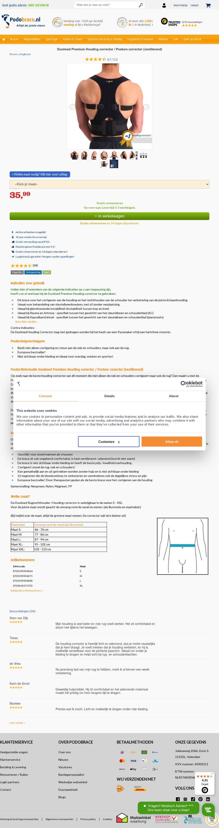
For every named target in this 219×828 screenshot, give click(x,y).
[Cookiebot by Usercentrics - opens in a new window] (184, 384)
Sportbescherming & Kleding (104, 39)
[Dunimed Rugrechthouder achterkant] (124, 155)
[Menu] (212, 774)
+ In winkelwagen (109, 216)
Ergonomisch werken (140, 39)
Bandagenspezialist (71, 774)
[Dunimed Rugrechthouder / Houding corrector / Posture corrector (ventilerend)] (85, 155)
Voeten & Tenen (72, 39)
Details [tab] (109, 396)
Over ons (64, 752)
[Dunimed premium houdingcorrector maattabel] (114, 163)
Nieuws (63, 759)
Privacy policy (88, 819)
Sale (175, 39)
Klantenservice (10, 759)
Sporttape (52, 39)
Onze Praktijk (181, 5)
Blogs (62, 797)
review (205, 610)
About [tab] (173, 396)
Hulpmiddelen (32, 39)
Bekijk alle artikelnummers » (27, 590)
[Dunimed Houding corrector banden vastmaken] (114, 155)
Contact (194, 5)
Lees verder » (17, 722)
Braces (14, 39)
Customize (106, 441)
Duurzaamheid (67, 789)
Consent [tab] (45, 396)
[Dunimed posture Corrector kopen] (104, 155)
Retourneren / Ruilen (14, 774)
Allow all (171, 441)
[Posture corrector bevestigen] (144, 155)
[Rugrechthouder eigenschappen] (104, 163)
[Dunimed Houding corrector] (134, 155)
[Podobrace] (4, 38)
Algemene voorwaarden (59, 819)
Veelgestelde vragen (14, 752)
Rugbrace (25, 54)
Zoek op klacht (192, 39)
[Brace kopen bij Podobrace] (23, 23)
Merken (163, 39)
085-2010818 (38, 5)
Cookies (107, 819)
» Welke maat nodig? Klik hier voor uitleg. (40, 174)
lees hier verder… (26, 321)
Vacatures (65, 767)
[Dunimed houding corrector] (94, 155)
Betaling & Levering (13, 767)
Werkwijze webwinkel (72, 782)
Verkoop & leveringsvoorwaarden (19, 819)
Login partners (9, 782)
